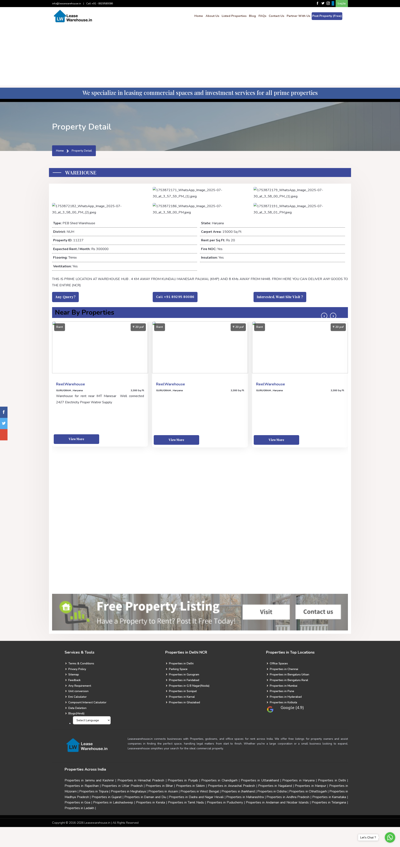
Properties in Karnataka (329, 797)
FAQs (262, 16)
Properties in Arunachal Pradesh (231, 785)
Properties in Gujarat (106, 797)
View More (76, 439)
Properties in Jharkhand (238, 791)
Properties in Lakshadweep (113, 802)
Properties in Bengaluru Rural (288, 680)
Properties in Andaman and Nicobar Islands (277, 802)
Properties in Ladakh (79, 808)
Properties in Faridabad (183, 680)
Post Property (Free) (327, 16)
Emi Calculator (77, 697)
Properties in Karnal (181, 697)
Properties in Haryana (298, 780)
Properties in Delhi (181, 663)
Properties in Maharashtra (245, 797)
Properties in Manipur (310, 785)
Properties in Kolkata (283, 702)
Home (198, 16)
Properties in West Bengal (199, 791)
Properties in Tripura (93, 791)
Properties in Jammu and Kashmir (89, 780)
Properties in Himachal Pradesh (141, 780)
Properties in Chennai (283, 669)
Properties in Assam (163, 791)
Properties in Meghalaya (128, 791)
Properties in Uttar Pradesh (123, 785)
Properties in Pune (281, 691)
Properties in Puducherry (225, 802)
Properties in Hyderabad (285, 697)
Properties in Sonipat (182, 691)
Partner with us (298, 16)
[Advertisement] (200, 56)
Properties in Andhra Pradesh (287, 797)
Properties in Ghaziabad (184, 702)
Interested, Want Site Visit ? (280, 297)
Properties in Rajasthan (82, 785)
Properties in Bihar (159, 785)
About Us (212, 16)
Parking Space (178, 669)
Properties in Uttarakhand (260, 780)
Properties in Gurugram (183, 674)
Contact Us (276, 16)
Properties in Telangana (329, 802)
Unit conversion (78, 691)
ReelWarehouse (70, 384)
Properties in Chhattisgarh (308, 791)
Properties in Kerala (150, 802)
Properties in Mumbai (283, 686)
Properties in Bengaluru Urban (289, 674)
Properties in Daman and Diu (145, 797)
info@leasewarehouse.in (66, 3)
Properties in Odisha (272, 791)
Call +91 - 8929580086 (99, 3)
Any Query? (65, 297)
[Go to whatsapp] (390, 837)
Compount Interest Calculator (87, 702)
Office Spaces (278, 663)
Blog (252, 16)
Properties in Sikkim (190, 785)
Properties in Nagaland (275, 785)
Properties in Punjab (183, 780)
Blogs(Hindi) (76, 713)
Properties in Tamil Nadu (186, 802)
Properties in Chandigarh (219, 780)
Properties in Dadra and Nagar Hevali (196, 797)
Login (342, 3)
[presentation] (324, 316)
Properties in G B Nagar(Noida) (188, 686)
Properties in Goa (77, 802)
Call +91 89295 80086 (175, 297)
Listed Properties (234, 16)
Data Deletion (77, 708)
